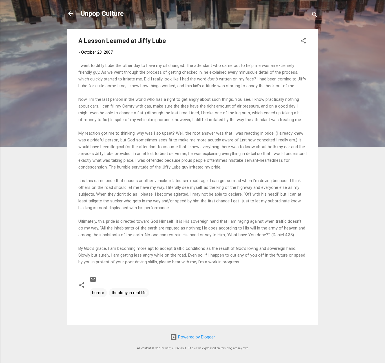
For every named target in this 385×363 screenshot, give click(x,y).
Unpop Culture (102, 14)
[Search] (314, 15)
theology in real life (129, 292)
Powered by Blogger (196, 337)
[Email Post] (93, 281)
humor (98, 292)
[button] (303, 41)
